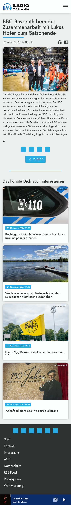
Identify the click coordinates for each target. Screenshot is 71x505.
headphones (59, 42)
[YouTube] (39, 430)
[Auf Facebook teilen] (23, 149)
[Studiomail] (47, 430)
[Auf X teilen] (31, 149)
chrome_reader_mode (65, 42)
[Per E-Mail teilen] (47, 149)
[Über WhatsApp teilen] (39, 149)
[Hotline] (55, 430)
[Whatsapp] (15, 430)
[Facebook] (23, 430)
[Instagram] (31, 430)
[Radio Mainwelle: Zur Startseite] (31, 6)
